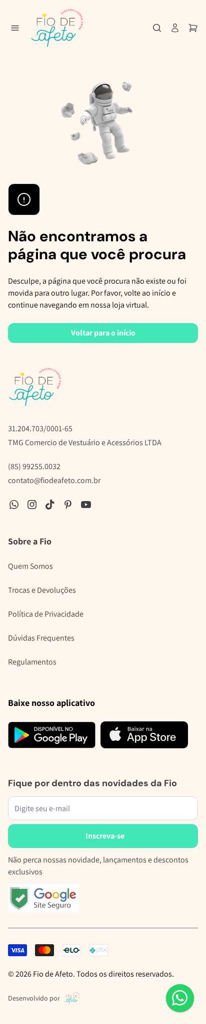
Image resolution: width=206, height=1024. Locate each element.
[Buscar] (157, 28)
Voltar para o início (103, 333)
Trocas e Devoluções (42, 590)
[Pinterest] (68, 505)
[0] (193, 28)
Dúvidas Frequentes (41, 638)
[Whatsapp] (14, 505)
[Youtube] (86, 505)
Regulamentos (32, 662)
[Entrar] (175, 28)
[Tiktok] (50, 505)
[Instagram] (32, 505)
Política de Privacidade (46, 614)
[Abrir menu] (15, 28)
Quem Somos (30, 566)
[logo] (57, 28)
